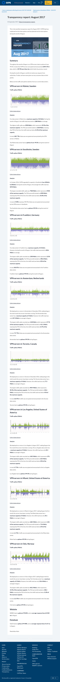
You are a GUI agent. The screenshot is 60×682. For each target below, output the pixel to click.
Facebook (54, 651)
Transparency (5, 671)
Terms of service (6, 664)
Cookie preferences (7, 670)
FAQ (39, 2)
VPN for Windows (22, 647)
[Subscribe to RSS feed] (30, 638)
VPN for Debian (21, 651)
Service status (5, 659)
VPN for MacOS (21, 649)
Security (4, 649)
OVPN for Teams (21, 673)
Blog (3, 655)
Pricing (4, 653)
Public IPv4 (35, 649)
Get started (47, 2)
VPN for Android (21, 655)
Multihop (34, 647)
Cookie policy (5, 668)
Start (3, 647)
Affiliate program (51, 658)
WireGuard (20, 668)
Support (49, 649)
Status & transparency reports (27, 22)
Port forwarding (36, 651)
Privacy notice (5, 666)
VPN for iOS (20, 657)
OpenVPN (20, 666)
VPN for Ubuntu (21, 653)
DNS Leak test (36, 663)
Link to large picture (15, 111)
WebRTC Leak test (37, 665)
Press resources (51, 656)
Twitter (49, 651)
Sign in (42, 2)
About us (4, 657)
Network (4, 651)
